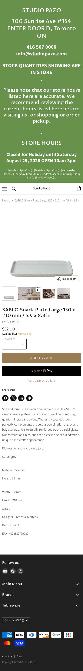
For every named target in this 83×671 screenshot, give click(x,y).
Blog (19, 656)
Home (6, 200)
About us (7, 656)
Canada (14, 620)
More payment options (41, 380)
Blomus (13, 322)
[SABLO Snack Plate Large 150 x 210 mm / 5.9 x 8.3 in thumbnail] (9, 293)
